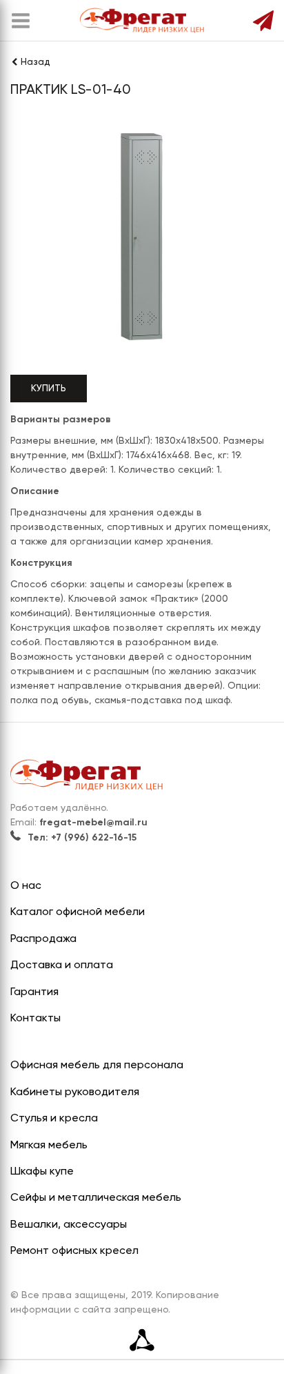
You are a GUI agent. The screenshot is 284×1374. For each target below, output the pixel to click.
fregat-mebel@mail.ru (93, 822)
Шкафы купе (42, 1171)
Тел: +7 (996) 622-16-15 (82, 838)
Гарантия (34, 992)
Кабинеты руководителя (74, 1092)
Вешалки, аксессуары (68, 1224)
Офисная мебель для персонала (96, 1065)
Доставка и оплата (61, 965)
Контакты (35, 1018)
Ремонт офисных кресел (74, 1251)
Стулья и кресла (54, 1118)
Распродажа (43, 939)
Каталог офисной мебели (77, 912)
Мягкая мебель (49, 1145)
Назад (35, 62)
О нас (25, 886)
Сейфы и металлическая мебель (95, 1198)
